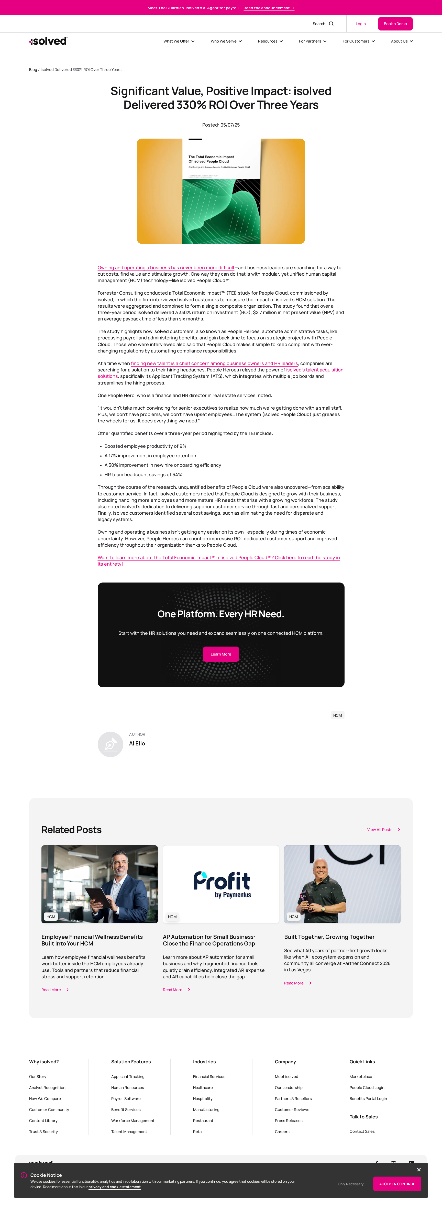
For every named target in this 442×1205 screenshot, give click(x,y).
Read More (51, 989)
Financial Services (209, 1076)
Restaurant (203, 1120)
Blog (33, 69)
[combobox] (317, 23)
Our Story (37, 1076)
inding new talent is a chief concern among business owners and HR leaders (216, 363)
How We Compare (45, 1098)
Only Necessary (351, 1183)
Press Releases (289, 1120)
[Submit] (332, 23)
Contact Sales (362, 1131)
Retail (198, 1131)
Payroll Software (126, 1098)
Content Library (43, 1120)
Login (361, 23)
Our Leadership (289, 1087)
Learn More (221, 654)
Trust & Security (43, 1131)
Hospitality (203, 1098)
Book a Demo (395, 23)
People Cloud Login (367, 1087)
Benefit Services (126, 1109)
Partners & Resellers (293, 1098)
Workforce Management (132, 1120)
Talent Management (129, 1131)
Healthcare (203, 1087)
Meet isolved (286, 1076)
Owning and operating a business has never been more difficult (166, 267)
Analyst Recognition (47, 1087)
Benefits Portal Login (368, 1098)
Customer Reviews (292, 1109)
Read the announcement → (269, 7)
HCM (337, 715)
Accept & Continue (397, 1183)
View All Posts (379, 829)
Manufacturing (206, 1109)
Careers (282, 1131)
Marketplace (361, 1076)
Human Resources (127, 1087)
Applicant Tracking (128, 1076)
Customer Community (49, 1109)
